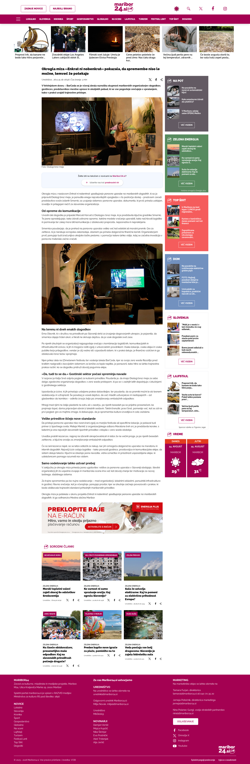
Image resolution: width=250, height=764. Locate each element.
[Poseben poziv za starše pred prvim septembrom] (173, 339)
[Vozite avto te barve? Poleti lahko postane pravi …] (173, 398)
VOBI (73, 760)
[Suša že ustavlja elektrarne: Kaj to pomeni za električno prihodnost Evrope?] (143, 566)
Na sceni (116, 19)
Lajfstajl (130, 19)
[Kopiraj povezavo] (78, 600)
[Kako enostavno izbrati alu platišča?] (173, 102)
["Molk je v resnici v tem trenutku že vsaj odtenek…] (173, 328)
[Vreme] (176, 9)
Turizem (143, 19)
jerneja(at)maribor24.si (184, 703)
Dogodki (187, 19)
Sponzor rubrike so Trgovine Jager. (192, 427)
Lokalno (31, 19)
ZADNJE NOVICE (33, 8)
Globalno (102, 19)
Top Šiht (174, 19)
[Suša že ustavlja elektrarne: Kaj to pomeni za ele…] (173, 172)
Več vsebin (187, 125)
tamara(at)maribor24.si (185, 693)
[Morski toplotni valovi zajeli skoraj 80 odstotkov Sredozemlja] (61, 566)
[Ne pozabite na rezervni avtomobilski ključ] (173, 91)
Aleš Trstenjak (100, 738)
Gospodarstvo (85, 19)
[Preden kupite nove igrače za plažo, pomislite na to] (102, 624)
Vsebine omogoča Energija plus (193, 191)
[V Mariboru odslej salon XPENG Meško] (173, 114)
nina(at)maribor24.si (183, 713)
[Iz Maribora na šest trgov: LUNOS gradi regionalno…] (173, 210)
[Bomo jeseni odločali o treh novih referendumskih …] (173, 351)
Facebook (183, 730)
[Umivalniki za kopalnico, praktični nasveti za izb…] (173, 292)
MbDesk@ (98, 714)
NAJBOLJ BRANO (62, 8)
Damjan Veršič (101, 725)
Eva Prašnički (100, 735)
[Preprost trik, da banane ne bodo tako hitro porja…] (173, 386)
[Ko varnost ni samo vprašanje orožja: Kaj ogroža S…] (173, 161)
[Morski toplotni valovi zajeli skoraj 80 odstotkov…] (173, 149)
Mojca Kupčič (100, 728)
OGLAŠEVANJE (185, 721)
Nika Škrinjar (99, 732)
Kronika (58, 19)
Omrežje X (183, 735)
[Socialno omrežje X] (67, 600)
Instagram (183, 740)
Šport (70, 19)
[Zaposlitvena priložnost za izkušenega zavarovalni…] (173, 233)
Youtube (182, 745)
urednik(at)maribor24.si (105, 694)
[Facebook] (73, 600)
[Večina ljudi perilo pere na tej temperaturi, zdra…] (173, 409)
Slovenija (44, 19)
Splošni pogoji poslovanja (203, 760)
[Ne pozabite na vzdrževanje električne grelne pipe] (173, 269)
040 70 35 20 (207, 693)
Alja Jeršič (98, 742)
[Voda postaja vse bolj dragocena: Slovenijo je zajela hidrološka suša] (143, 624)
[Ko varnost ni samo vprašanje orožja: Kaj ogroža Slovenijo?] (102, 566)
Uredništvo (99, 710)
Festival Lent (158, 19)
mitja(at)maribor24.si (117, 704)
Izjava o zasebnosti (227, 760)
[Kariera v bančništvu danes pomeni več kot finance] (173, 222)
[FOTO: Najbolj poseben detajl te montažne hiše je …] (173, 281)
